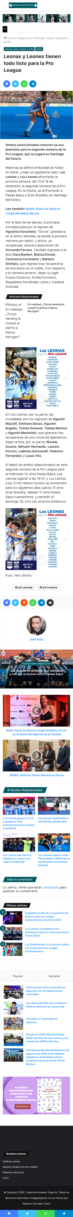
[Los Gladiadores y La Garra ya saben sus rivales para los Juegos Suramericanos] (12, 949)
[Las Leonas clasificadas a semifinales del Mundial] (54, 806)
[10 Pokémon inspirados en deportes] (13, 1023)
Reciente (54, 976)
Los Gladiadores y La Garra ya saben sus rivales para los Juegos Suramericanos (47, 948)
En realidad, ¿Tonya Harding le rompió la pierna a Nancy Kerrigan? (46, 308)
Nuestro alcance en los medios (20, 1166)
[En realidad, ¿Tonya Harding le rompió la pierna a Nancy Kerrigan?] (15, 321)
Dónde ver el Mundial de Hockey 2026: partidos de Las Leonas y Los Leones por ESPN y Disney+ (47, 1038)
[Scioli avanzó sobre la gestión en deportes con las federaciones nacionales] (13, 992)
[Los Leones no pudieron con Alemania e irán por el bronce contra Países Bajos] (12, 933)
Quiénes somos (11, 1161)
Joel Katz (36, 639)
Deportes (25, 38)
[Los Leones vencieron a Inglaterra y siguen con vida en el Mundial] (19, 842)
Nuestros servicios (13, 1172)
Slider (39, 49)
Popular (18, 976)
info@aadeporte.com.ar (42, 1198)
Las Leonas (24, 587)
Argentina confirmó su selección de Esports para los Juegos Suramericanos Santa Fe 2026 (46, 916)
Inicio (11, 38)
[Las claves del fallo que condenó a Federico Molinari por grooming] (13, 1008)
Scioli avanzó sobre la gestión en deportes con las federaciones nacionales (46, 991)
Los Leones (49, 587)
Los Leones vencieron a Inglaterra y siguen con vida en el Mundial (17, 858)
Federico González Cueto (36, 1203)
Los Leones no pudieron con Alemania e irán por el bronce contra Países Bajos (36, 672)
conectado (51, 887)
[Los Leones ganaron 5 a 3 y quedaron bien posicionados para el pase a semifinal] (19, 806)
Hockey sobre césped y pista (19, 49)
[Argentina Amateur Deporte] (23, 5)
